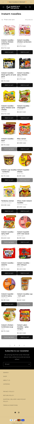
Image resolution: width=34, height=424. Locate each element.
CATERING (6, 384)
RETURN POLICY (8, 395)
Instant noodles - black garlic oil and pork (8, 75)
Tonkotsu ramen (7, 201)
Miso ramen (21, 139)
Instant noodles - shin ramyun (23, 264)
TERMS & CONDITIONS (10, 405)
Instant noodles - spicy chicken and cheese (8, 107)
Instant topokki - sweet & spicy (7, 295)
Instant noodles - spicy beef (7, 233)
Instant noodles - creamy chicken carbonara (7, 42)
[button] (3, 7)
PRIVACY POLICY (8, 391)
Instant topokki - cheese (23, 171)
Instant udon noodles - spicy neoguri (23, 327)
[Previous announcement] (3, 2)
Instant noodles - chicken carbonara (24, 41)
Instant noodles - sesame (7, 264)
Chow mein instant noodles (24, 202)
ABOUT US (6, 380)
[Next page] (24, 345)
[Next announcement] (31, 2)
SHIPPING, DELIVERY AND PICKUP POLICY (14, 400)
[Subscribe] (29, 364)
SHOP (5, 376)
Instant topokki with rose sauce (23, 233)
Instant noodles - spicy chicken (23, 74)
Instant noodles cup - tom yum (24, 295)
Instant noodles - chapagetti (23, 107)
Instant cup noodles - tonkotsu (9, 171)
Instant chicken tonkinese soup (7, 326)
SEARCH (6, 372)
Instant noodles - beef (7, 139)
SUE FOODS (19, 423)
